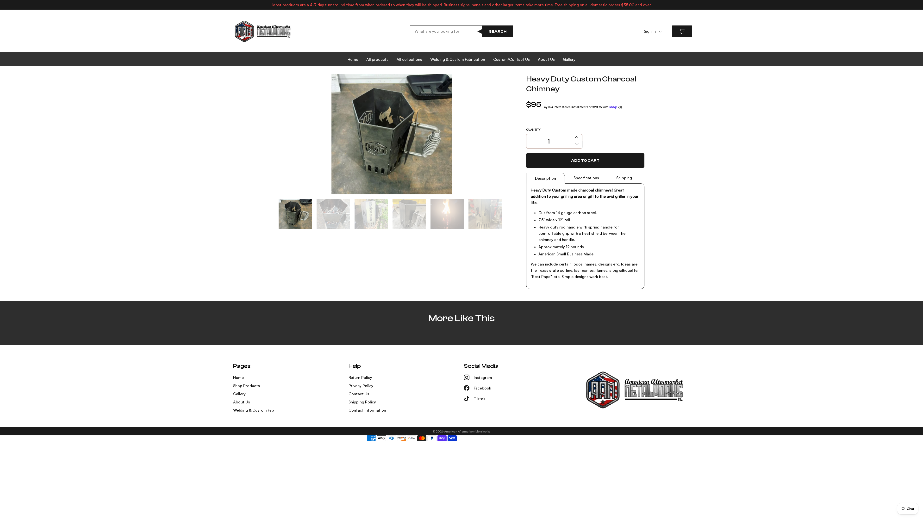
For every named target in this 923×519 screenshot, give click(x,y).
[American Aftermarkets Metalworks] (262, 31)
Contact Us (359, 393)
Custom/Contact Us (511, 59)
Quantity (533, 129)
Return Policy (360, 377)
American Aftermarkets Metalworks (467, 431)
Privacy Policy (361, 385)
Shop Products (246, 385)
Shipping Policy (362, 402)
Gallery (569, 59)
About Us (546, 59)
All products (377, 59)
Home (353, 59)
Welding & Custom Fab (253, 410)
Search (497, 31)
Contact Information (367, 410)
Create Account (658, 38)
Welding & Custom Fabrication (457, 59)
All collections (409, 59)
